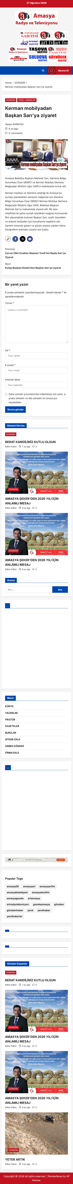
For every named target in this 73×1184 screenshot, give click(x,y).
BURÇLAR (10, 732)
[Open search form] (43, 70)
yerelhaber (44, 910)
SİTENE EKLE (12, 739)
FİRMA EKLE (12, 752)
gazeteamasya (41, 904)
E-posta (10, 365)
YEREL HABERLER (26, 100)
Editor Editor (11, 446)
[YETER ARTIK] (36, 1133)
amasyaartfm (47, 886)
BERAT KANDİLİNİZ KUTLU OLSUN (30, 442)
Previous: (35, 253)
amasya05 (13, 886)
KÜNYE (9, 706)
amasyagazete (15, 898)
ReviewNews (55, 1176)
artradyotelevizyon (18, 904)
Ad (7, 350)
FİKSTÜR (10, 719)
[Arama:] (28, 589)
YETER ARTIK (15, 1159)
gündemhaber (15, 910)
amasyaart (29, 886)
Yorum (9, 303)
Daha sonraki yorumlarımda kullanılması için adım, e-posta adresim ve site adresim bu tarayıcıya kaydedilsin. (37, 398)
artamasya (34, 898)
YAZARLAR (11, 712)
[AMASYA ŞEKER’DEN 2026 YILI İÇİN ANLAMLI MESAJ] (36, 473)
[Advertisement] (36, 648)
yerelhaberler (14, 916)
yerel (30, 910)
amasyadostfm (40, 892)
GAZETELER (12, 726)
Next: (33, 265)
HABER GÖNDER (14, 746)
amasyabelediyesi (17, 892)
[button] (8, 239)
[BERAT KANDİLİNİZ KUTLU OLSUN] (36, 434)
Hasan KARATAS (14, 124)
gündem (59, 904)
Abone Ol (63, 70)
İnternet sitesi (12, 379)
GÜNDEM (10, 100)
